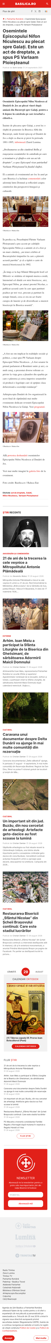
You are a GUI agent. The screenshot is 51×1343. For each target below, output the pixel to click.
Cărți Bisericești (9, 1299)
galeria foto (34, 471)
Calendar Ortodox (25, 1046)
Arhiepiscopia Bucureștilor (14, 1293)
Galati (29, 493)
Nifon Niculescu (10, 495)
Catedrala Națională (11, 1287)
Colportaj (7, 1296)
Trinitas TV (7, 1276)
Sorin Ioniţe (17, 67)
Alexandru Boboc (20, 576)
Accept (8, 1338)
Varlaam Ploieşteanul (28, 495)
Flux (10, 1060)
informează (20, 142)
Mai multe (41, 1338)
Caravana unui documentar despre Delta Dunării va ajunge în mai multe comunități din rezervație (25, 743)
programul (39, 406)
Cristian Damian (19, 667)
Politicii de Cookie (28, 1328)
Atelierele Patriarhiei (11, 1284)
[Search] (47, 4)
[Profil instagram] (40, 11)
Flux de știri (9, 11)
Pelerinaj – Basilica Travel (14, 1282)
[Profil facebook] (31, 11)
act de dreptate (18, 493)
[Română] (46, 11)
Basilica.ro (25, 3)
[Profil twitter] (35, 11)
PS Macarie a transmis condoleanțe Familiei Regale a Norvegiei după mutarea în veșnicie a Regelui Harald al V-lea (24, 1125)
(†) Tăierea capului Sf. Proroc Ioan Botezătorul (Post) (24, 1039)
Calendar (25, 979)
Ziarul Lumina (9, 1273)
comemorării (34, 178)
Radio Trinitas (9, 1270)
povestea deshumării (17, 455)
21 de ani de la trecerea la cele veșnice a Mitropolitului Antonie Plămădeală (24, 564)
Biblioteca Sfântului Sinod (14, 1290)
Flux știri (25, 1136)
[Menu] (3, 4)
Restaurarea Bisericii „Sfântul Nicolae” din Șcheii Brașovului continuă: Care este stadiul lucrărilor (21, 922)
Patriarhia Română (15, 19)
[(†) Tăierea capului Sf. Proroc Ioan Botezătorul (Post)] (26, 1008)
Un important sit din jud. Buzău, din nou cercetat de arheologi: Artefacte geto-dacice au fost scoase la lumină (23, 829)
